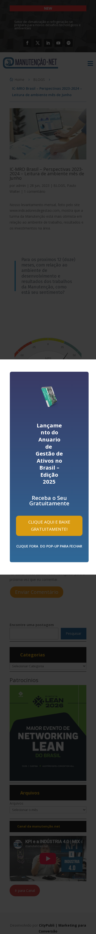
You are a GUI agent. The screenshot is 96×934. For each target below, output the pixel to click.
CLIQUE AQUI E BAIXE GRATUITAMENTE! (49, 525)
